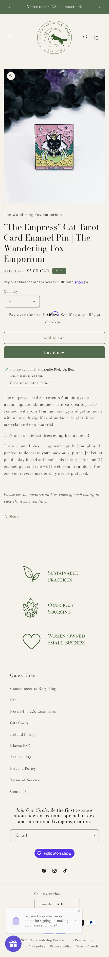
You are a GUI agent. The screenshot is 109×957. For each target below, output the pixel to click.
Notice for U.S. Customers (33, 711)
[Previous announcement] (9, 6)
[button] (10, 37)
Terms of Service (25, 780)
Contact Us (19, 791)
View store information (29, 383)
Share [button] (14, 516)
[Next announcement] (99, 6)
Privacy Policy (23, 768)
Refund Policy (22, 734)
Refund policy (35, 946)
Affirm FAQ (20, 757)
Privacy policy (60, 946)
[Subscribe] (93, 835)
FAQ (13, 700)
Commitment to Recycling (33, 688)
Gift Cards (19, 723)
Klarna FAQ (20, 745)
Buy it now (54, 352)
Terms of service (88, 946)
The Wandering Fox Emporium (51, 940)
